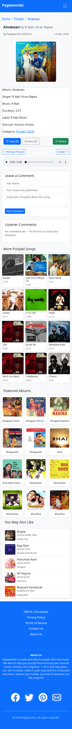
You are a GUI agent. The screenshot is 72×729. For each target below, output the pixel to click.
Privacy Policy (36, 617)
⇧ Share (60, 141)
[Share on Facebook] (15, 697)
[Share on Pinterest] (43, 697)
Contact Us (36, 628)
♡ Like (12, 141)
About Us (36, 634)
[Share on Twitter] (29, 697)
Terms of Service (36, 623)
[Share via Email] (57, 697)
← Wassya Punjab (13, 151)
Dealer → (63, 151)
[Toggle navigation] (65, 6)
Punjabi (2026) (25, 131)
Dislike (30, 141)
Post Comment (14, 211)
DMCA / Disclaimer (36, 612)
